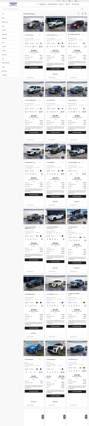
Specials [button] (61, 4)
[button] (43, 24)
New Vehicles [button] (43, 4)
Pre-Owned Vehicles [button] (52, 4)
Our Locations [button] (75, 4)
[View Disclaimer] (36, 46)
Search (82, 8)
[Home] (37, 4)
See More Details (33, 67)
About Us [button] (67, 4)
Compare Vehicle (30, 77)
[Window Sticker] (42, 46)
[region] (34, 60)
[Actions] (42, 35)
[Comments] (40, 46)
